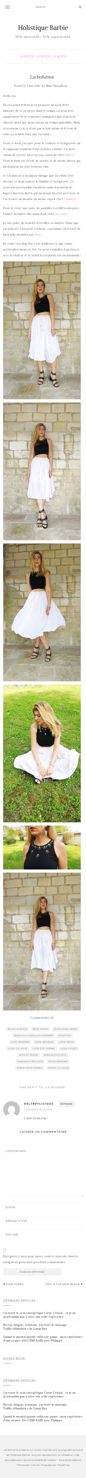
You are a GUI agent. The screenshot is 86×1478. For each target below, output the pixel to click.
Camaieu (70, 199)
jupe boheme (20, 1042)
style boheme (58, 1061)
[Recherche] (80, 7)
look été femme (44, 1048)
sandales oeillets (30, 1061)
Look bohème (44, 1042)
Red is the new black (63, 1284)
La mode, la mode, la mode (43, 56)
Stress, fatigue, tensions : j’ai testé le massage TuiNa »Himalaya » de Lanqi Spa (35, 1326)
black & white (17, 1029)
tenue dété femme (30, 1068)
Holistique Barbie (43, 27)
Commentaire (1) (41, 1018)
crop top (64, 1035)
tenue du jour (58, 1068)
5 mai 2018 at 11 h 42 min (38, 1109)
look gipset (69, 1048)
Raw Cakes (14, 1284)
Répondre (66, 1104)
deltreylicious (38, 1103)
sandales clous (55, 1055)
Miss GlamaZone (57, 86)
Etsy (37, 234)
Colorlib (35, 1464)
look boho (66, 1042)
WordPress (63, 1464)
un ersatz (62, 214)
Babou (69, 155)
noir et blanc (28, 1055)
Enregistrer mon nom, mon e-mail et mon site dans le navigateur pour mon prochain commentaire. (40, 1259)
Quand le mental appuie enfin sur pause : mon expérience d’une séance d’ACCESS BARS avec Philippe (42, 1338)
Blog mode (40, 1029)
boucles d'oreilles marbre (33, 1035)
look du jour (17, 1048)
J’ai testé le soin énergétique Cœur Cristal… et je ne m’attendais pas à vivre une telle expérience (39, 1315)
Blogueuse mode (66, 1029)
